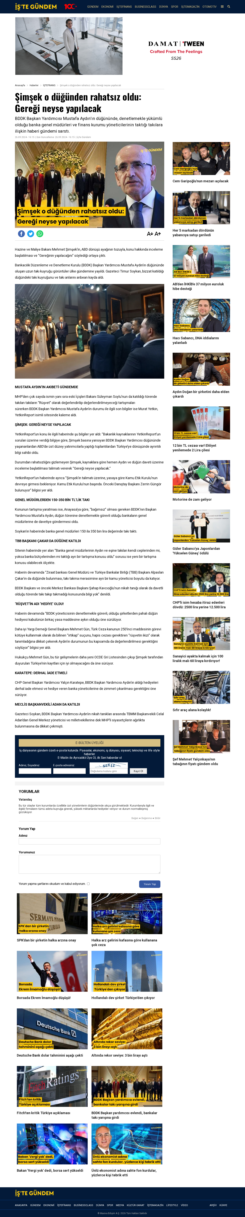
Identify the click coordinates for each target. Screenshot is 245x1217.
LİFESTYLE (172, 1205)
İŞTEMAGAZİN (190, 6)
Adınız (23, 835)
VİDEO (184, 1205)
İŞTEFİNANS (124, 6)
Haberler (34, 85)
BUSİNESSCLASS (145, 6)
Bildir (157, 818)
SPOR (174, 6)
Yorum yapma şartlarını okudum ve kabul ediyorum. (52, 884)
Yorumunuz (27, 852)
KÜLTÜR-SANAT (135, 1205)
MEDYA (120, 1205)
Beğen (134, 818)
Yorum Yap (150, 884)
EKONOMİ (107, 6)
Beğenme (146, 818)
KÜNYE (223, 1205)
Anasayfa (20, 85)
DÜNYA (163, 6)
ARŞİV (213, 1205)
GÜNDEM (92, 6)
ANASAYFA (21, 1205)
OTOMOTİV (209, 6)
